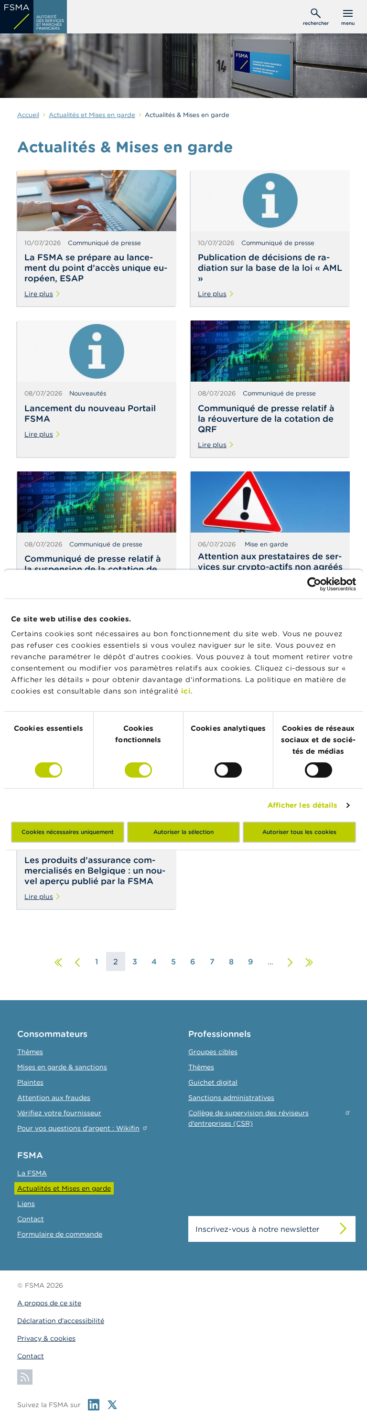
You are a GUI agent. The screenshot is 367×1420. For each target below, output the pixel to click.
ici (186, 690)
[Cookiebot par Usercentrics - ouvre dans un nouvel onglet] (314, 584)
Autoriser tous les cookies (299, 831)
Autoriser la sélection (183, 831)
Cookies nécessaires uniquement (68, 831)
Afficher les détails (303, 805)
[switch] (138, 770)
